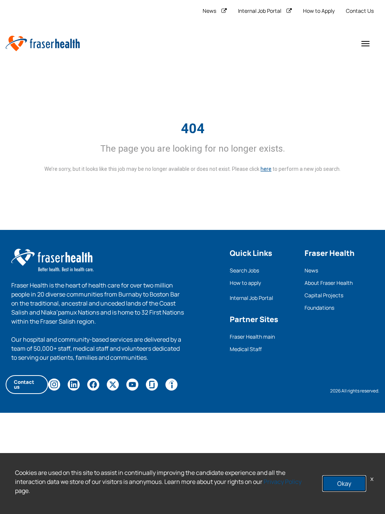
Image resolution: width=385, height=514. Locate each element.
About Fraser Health (329, 282)
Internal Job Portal (259, 10)
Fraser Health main (252, 336)
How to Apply (319, 10)
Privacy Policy (283, 482)
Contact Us (360, 10)
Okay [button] (344, 483)
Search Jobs (244, 270)
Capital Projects (324, 295)
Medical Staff (246, 349)
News (209, 10)
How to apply (245, 282)
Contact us (24, 384)
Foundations (319, 307)
